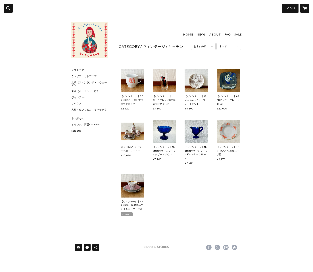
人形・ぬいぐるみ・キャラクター (89, 110)
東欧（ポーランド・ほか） (86, 91)
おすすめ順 (200, 46)
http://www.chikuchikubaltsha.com (234, 247)
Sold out (76, 130)
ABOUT (215, 34)
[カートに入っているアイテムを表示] (304, 8)
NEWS (201, 34)
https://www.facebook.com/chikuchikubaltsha (209, 247)
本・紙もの (77, 118)
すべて (223, 46)
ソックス (76, 103)
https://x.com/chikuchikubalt (217, 247)
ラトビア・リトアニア (84, 76)
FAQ (227, 34)
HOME (188, 34)
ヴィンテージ (79, 97)
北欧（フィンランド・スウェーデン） (89, 83)
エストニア (77, 70)
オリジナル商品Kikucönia (85, 124)
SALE (238, 34)
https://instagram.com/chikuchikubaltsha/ (226, 247)
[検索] (8, 8)
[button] (290, 8)
